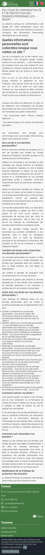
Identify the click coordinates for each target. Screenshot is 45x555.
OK (25, 547)
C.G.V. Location (11, 507)
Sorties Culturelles (8, 528)
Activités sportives (8, 532)
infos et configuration (10, 551)
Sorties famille (7, 536)
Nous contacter (11, 511)
